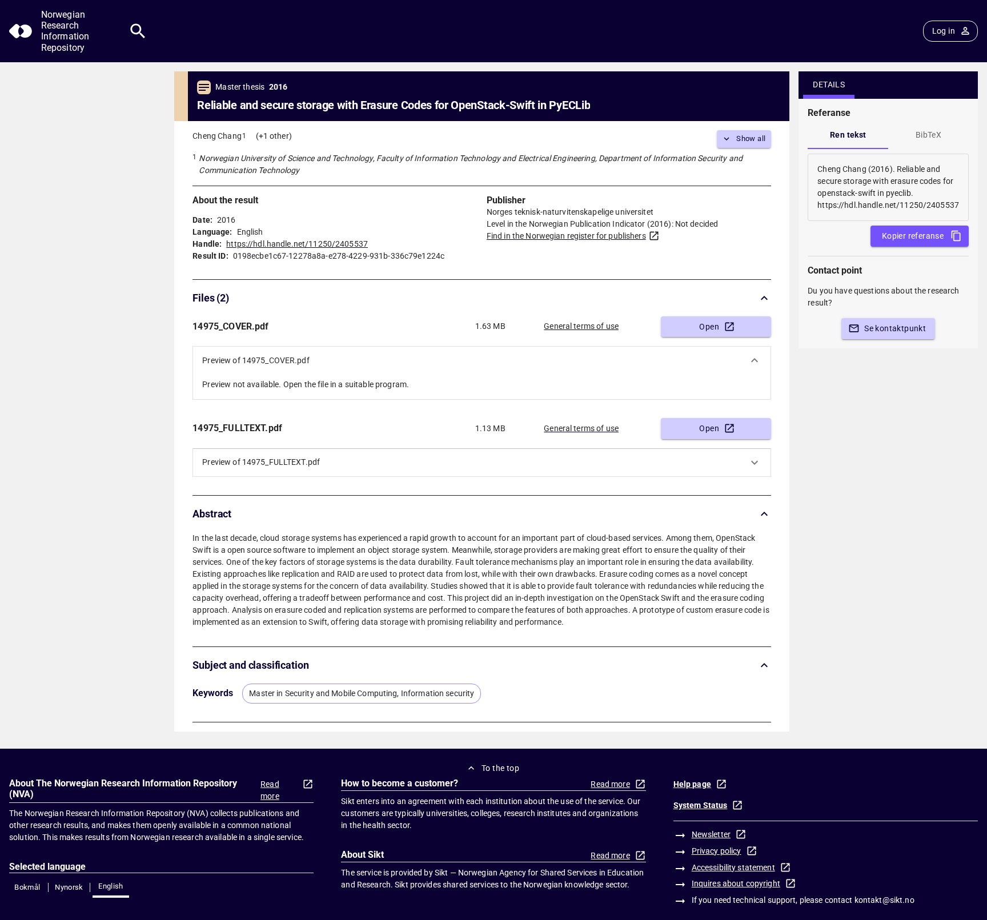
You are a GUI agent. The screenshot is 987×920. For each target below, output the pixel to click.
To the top (500, 768)
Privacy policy (716, 850)
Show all (750, 138)
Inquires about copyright (736, 883)
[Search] (138, 31)
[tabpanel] (888, 187)
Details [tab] (829, 84)
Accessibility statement (733, 867)
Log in (943, 30)
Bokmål (27, 887)
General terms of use (581, 326)
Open (709, 326)
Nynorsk (69, 887)
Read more (269, 790)
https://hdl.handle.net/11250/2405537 (297, 243)
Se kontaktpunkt (895, 328)
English (110, 886)
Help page (692, 784)
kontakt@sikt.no (884, 900)
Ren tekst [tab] (848, 134)
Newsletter (711, 834)
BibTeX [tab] (928, 134)
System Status (700, 805)
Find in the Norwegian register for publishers (566, 235)
